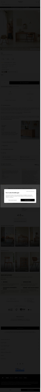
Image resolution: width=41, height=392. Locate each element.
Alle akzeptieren (28, 200)
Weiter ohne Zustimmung (30, 191)
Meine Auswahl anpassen (12, 200)
